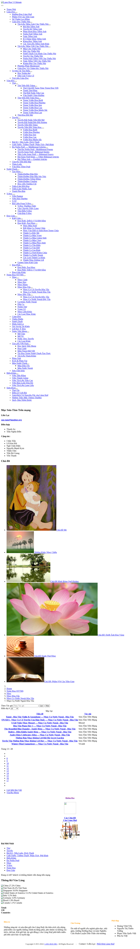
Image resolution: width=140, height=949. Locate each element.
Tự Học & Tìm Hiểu (21, 71)
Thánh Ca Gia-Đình (31, 250)
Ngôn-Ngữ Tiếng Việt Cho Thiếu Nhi (39, 58)
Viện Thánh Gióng (20, 378)
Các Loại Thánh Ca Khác (34, 257)
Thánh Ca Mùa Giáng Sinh (34, 238)
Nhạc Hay (22, 282)
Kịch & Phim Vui (19, 361)
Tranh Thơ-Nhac (30, 90)
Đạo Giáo (11, 216)
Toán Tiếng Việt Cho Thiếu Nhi (37, 61)
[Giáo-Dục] (16, 12)
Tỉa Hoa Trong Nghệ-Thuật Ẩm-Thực (34, 353)
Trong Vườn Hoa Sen (32, 105)
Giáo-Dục (11, 12)
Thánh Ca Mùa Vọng (32, 235)
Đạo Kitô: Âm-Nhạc (26, 223)
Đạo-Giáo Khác (19, 272)
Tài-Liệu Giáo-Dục (20, 78)
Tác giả (87, 714)
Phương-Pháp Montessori (29, 66)
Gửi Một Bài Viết (14, 790)
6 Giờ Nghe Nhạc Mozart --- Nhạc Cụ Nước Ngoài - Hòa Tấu (39, 723)
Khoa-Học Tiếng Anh (32, 41)
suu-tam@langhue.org (11, 420)
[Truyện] (19, 118)
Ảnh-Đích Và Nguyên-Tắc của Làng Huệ (30, 395)
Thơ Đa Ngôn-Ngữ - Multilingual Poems (35, 149)
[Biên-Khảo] (17, 373)
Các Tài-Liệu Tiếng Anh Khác (36, 44)
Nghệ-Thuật (12, 169)
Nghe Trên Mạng (19, 331)
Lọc (41, 706)
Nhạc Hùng (23, 284)
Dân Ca (21, 304)
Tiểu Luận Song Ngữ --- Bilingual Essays (35, 154)
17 (8, 780)
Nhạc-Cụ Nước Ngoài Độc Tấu (36, 299)
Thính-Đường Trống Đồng (29, 179)
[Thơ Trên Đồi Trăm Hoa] (40, 98)
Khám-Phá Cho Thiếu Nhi (34, 63)
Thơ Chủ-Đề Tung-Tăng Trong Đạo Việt (40, 88)
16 (8, 778)
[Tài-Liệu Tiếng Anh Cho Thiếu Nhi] (49, 24)
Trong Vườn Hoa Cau (32, 107)
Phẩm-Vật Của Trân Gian (23, 17)
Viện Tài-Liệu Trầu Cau (22, 380)
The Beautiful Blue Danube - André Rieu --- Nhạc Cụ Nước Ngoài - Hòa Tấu (39, 729)
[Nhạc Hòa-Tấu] (31, 287)
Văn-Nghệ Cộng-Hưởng (33, 95)
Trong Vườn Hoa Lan (32, 112)
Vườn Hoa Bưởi (30, 130)
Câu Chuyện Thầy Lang (28, 208)
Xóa (47, 706)
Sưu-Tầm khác (18, 370)
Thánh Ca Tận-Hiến (31, 245)
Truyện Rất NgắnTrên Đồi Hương (32, 122)
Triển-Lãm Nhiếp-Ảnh (22, 189)
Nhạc (14, 277)
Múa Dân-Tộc (24, 366)
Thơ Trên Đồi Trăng (26, 85)
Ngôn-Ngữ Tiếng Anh (32, 34)
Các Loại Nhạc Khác (27, 314)
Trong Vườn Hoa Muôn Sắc (35, 110)
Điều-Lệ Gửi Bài (19, 393)
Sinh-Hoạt (11, 388)
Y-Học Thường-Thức (27, 206)
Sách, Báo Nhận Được (22, 400)
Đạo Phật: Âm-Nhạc (26, 267)
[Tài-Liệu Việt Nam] (29, 344)
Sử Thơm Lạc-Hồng (21, 19)
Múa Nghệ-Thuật (19, 363)
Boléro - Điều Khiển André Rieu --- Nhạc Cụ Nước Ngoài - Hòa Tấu (39, 732)
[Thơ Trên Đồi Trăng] (36, 86)
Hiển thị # (5, 708)
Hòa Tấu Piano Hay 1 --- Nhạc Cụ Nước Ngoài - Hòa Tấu (39, 726)
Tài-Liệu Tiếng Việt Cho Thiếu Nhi (33, 46)
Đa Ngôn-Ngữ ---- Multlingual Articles (29, 147)
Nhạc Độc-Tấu (24, 294)
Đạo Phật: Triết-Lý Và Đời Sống (32, 270)
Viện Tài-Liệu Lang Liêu (23, 385)
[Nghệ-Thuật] (18, 169)
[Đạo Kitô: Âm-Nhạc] (36, 223)
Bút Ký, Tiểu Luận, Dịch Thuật (25, 142)
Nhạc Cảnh (22, 280)
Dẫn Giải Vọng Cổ (26, 76)
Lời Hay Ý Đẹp (19, 329)
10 (8, 763)
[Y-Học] (14, 194)
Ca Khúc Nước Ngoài (27, 302)
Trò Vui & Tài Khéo (21, 326)
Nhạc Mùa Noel (30, 225)
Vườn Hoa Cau (29, 137)
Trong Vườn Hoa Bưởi (33, 100)
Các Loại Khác (24, 341)
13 (8, 771)
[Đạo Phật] (21, 265)
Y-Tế (14, 201)
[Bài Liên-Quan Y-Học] (32, 204)
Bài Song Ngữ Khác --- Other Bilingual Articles (38, 157)
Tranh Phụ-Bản (18, 191)
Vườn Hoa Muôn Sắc (32, 139)
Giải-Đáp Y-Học (25, 213)
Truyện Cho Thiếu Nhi (33, 56)
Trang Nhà (11, 9)
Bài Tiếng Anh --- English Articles (32, 159)
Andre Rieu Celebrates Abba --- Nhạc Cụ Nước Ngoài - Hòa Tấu (40, 735)
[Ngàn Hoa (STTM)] (24, 275)
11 (8, 766)
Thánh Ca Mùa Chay (32, 240)
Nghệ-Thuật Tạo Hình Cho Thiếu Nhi (39, 53)
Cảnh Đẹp (16, 316)
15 (8, 776)
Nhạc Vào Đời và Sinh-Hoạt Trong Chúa (41, 230)
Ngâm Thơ (22, 307)
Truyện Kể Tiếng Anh (32, 29)
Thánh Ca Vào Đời (31, 248)
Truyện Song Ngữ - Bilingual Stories (33, 152)
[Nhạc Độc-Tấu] (31, 295)
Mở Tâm (21, 334)
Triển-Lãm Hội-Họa (20, 186)
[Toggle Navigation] (2, 5)
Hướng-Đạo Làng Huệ (22, 14)
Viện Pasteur (17, 196)
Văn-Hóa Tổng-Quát (21, 166)
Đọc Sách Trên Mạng (27, 346)
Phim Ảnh (16, 358)
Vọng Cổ (22, 309)
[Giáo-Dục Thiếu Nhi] (31, 22)
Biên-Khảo (11, 373)
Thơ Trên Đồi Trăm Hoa (28, 98)
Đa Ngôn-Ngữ (13, 860)
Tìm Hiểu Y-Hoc (25, 211)
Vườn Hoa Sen (29, 135)
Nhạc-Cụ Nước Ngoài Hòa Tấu (36, 292)
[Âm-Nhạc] (22, 172)
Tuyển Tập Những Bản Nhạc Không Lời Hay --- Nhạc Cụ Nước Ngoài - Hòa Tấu (40, 741)
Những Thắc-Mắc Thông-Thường (27, 397)
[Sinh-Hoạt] (16, 388)
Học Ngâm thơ (24, 73)
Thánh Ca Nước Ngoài (33, 255)
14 (8, 773)
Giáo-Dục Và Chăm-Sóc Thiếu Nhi (33, 68)
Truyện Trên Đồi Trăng (28, 125)
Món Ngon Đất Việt (26, 351)
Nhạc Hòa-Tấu (24, 287)
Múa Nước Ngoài (25, 368)
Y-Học (10, 194)
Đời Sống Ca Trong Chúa (34, 228)
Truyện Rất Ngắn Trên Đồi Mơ (31, 120)
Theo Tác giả (7, 705)
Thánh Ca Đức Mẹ (31, 233)
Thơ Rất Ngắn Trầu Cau (33, 93)
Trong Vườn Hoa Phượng (34, 103)
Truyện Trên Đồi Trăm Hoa (30, 127)
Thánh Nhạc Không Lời (33, 260)
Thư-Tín (15, 390)
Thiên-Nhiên (17, 319)
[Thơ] (17, 83)
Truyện (15, 117)
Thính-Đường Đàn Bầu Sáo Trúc (32, 176)
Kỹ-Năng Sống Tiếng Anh (34, 39)
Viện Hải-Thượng (19, 198)
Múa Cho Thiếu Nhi (32, 49)
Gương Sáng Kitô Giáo (28, 262)
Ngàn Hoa (11, 868)
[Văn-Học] (16, 81)
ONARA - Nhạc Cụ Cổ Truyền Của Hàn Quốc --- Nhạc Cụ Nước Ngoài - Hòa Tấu (40, 720)
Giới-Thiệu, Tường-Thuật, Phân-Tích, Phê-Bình (33, 144)
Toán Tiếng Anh (30, 36)
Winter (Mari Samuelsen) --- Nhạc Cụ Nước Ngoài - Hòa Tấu (39, 744)
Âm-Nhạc (16, 171)
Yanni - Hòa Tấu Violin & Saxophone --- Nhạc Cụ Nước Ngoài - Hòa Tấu (40, 717)
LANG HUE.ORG (50, 944)
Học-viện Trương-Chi (27, 184)
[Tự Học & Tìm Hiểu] (31, 71)
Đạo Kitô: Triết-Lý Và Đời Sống (32, 221)
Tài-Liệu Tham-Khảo (27, 356)
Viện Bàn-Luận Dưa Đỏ (22, 383)
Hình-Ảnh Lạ (18, 324)
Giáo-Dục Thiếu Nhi (21, 21)
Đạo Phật (16, 265)
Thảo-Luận (17, 164)
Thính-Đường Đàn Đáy (28, 174)
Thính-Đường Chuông (27, 181)
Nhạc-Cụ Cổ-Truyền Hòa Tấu (36, 289)
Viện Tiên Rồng (19, 375)
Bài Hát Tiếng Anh (31, 26)
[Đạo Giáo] (16, 216)
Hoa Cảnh (22, 348)
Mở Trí (21, 336)
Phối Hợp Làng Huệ (105, 944)
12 (8, 768)
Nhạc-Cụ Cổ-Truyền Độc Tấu (36, 297)
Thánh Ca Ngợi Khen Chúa (35, 252)
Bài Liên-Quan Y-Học (21, 203)
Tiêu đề (39, 714)
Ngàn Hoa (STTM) (15, 275)
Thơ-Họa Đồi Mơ (25, 115)
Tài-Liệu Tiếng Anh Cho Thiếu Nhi (33, 24)
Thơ (14, 83)
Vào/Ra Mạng (13, 792)
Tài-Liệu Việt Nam (20, 343)
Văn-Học (11, 80)
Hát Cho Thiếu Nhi (31, 51)
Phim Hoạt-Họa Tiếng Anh (34, 31)
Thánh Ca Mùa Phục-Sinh (34, 243)
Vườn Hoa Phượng (31, 132)
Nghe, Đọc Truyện (26, 338)
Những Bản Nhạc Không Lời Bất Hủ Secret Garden (40, 738)
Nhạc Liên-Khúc (25, 311)
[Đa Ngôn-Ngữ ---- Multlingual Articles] (47, 147)
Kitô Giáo (16, 218)
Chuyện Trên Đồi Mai (21, 162)
